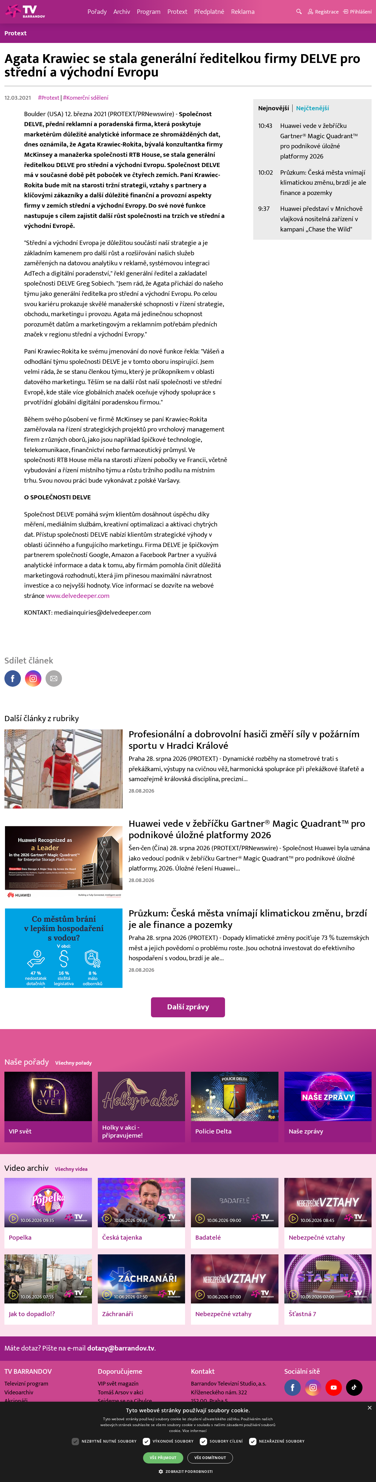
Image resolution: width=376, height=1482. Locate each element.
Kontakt (203, 1372)
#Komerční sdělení (85, 97)
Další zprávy (188, 1007)
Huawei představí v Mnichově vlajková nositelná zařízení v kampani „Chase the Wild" (321, 219)
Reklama (243, 12)
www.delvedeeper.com (78, 596)
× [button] (369, 1408)
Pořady (97, 12)
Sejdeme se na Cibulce (125, 1401)
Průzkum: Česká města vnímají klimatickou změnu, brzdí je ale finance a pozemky (323, 183)
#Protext (48, 97)
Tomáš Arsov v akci (120, 1392)
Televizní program (26, 1383)
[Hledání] (300, 12)
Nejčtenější (312, 108)
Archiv (121, 12)
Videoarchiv (18, 1392)
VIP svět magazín (118, 1383)
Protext (177, 12)
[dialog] (188, 1442)
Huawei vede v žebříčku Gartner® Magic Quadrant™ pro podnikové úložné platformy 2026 (319, 141)
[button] (188, 1471)
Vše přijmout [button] (163, 1457)
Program (149, 12)
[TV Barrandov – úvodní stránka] (25, 11)
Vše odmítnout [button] (210, 1457)
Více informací (194, 1430)
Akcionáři (16, 1401)
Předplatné (209, 12)
